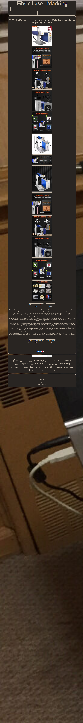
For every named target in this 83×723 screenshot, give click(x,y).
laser (32, 370)
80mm (52, 367)
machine (39, 363)
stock (37, 371)
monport (14, 367)
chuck (25, 371)
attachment (57, 371)
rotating (45, 367)
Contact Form (42, 379)
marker (68, 361)
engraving (39, 360)
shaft (31, 367)
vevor (21, 361)
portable (48, 361)
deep (40, 367)
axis (54, 360)
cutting (20, 367)
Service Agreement (42, 384)
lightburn (66, 367)
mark (71, 367)
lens (46, 364)
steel (41, 371)
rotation (30, 361)
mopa (16, 364)
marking (65, 363)
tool (36, 367)
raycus (61, 360)
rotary (55, 364)
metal (59, 366)
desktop (26, 367)
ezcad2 (45, 371)
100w (50, 364)
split (50, 371)
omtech (25, 361)
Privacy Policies (42, 382)
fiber (15, 360)
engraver (24, 363)
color (32, 364)
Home (42, 377)
